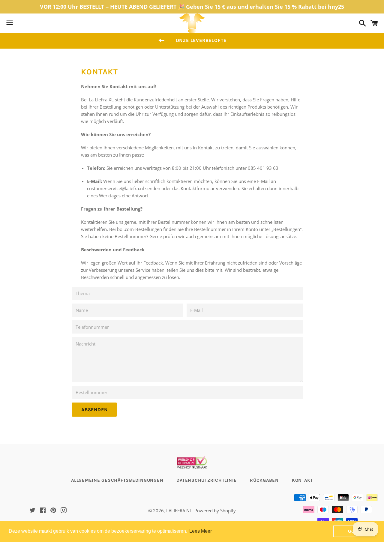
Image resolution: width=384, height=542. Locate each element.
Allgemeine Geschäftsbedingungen (117, 480)
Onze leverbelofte (201, 40)
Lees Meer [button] (200, 531)
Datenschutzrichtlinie (206, 480)
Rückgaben (264, 480)
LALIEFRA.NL (179, 511)
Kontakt (302, 480)
